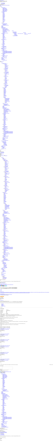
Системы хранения (7, 99)
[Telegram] (6, 285)
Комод (6, 75)
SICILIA (5, 135)
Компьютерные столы (6, 104)
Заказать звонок (4, 278)
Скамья (6, 80)
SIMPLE (5, 92)
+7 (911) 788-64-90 (3, 3)
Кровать (6, 78)
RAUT (4, 122)
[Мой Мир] (2, 285)
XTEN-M (5, 89)
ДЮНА (4, 115)
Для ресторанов (4, 141)
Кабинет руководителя (26, 292)
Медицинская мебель (5, 145)
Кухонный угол (6, 71)
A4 (4, 96)
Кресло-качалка (6, 65)
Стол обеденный (7, 72)
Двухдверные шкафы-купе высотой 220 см (8, 131)
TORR (4, 121)
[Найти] (0, 2)
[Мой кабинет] (0, 156)
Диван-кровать (6, 85)
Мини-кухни (4, 128)
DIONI (4, 120)
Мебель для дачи (6, 83)
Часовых (5, 143)
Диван (6, 64)
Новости (4, 147)
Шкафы (11, 292)
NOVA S (5, 94)
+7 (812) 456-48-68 (2, 433)
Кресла (4, 118)
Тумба (5, 69)
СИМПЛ (5, 117)
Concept (5, 97)
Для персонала (10, 294)
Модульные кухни (5, 133)
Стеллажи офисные (5, 107)
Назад (4, 159)
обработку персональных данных (7, 371)
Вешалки (8, 292)
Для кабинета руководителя (7, 105)
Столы (3, 103)
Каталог (3, 158)
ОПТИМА (5, 116)
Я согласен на (6, 371)
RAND (4, 127)
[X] (3, 285)
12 (0, 328)
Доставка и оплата (3, 146)
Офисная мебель (4, 87)
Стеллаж (6, 73)
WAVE (4, 88)
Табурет (6, 70)
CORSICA (5, 134)
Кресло (6, 84)
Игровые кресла (5, 110)
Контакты (2, 148)
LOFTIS (5, 93)
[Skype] (5, 285)
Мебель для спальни (7, 177)
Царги (5, 102)
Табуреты (5, 112)
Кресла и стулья (5, 217)
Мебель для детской (7, 189)
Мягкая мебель (22, 292)
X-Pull (4, 136)
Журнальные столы (2, 294)
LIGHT (4, 130)
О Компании (4, 270)
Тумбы (3, 106)
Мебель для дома (4, 63)
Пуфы (3, 137)
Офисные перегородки (5, 126)
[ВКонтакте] (0, 285)
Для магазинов (4, 142)
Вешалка (6, 82)
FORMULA (5, 95)
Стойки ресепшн (4, 124)
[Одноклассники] (1, 285)
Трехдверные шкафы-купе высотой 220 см (8, 132)
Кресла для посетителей (6, 109)
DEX (4, 125)
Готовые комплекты (7, 100)
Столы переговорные (7, 101)
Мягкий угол (6, 68)
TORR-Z (5, 123)
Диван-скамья (6, 66)
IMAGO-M (5, 91)
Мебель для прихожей (7, 182)
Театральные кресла (6, 140)
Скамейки (4, 138)
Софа (5, 67)
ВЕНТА (5, 114)
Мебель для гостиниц (5, 129)
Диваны (5, 119)
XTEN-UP (5, 90)
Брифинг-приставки (7, 98)
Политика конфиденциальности (3, 432)
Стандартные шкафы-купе (6, 246)
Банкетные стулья (6, 111)
